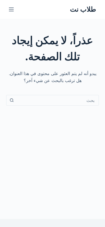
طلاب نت (83, 9)
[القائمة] (11, 9)
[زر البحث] (11, 100)
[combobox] (57, 100)
